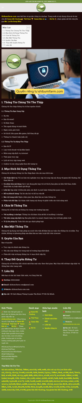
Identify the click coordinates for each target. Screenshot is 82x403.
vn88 (26, 381)
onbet (38, 378)
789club (18, 369)
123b (17, 378)
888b (31, 375)
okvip (20, 375)
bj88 (51, 381)
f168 (17, 389)
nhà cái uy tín (53, 369)
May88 (21, 387)
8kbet (18, 384)
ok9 (70, 384)
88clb (65, 384)
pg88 (26, 375)
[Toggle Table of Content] (27, 27)
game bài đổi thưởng (35, 389)
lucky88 (74, 387)
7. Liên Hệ (8, 45)
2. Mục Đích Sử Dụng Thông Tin (16, 33)
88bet (4, 387)
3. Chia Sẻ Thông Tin (12, 35)
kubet (4, 378)
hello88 (12, 384)
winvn (5, 384)
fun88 (32, 381)
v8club (50, 384)
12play (47, 372)
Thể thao (27, 19)
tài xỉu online (8, 369)
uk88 (4, 389)
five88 (21, 372)
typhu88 (13, 381)
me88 (38, 381)
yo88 (32, 378)
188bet (69, 375)
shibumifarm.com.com (71, 324)
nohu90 (28, 372)
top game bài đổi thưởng (57, 389)
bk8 (3, 375)
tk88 (35, 372)
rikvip (8, 372)
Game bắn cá (39, 19)
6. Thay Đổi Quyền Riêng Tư (14, 43)
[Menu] (3, 7)
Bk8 (50, 387)
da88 (61, 378)
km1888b (68, 378)
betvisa (64, 381)
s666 (35, 375)
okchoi (56, 381)
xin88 (46, 375)
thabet (23, 378)
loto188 (45, 381)
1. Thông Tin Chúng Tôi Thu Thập (16, 31)
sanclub (33, 369)
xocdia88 (61, 375)
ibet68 (41, 372)
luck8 (14, 387)
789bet (26, 369)
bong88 (11, 378)
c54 (28, 378)
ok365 (44, 378)
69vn (40, 375)
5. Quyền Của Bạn (10, 40)
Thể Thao (34, 318)
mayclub (58, 384)
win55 (56, 387)
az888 (24, 384)
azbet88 (5, 381)
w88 (39, 369)
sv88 (76, 381)
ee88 (44, 369)
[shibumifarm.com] (41, 7)
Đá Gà (52, 19)
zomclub (32, 384)
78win (77, 372)
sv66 (67, 387)
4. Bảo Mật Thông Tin (12, 38)
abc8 (71, 372)
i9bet (39, 384)
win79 (53, 375)
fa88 (56, 378)
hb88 (14, 375)
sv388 (65, 372)
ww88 (8, 375)
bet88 (27, 387)
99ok (60, 372)
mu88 (45, 387)
